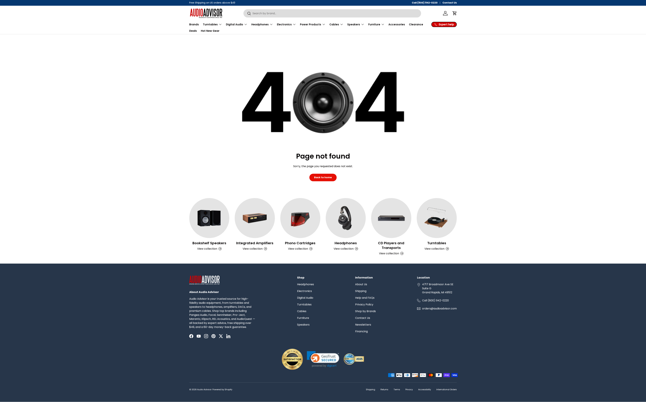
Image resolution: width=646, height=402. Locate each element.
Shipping (360, 291)
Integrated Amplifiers (254, 243)
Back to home (323, 177)
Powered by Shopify (222, 389)
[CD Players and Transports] (391, 218)
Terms (397, 389)
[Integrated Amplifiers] (254, 218)
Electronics (304, 291)
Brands (194, 24)
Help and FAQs (364, 298)
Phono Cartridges (300, 243)
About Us (361, 284)
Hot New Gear (210, 31)
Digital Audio (305, 298)
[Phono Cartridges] (300, 218)
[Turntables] (436, 218)
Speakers (303, 325)
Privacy (409, 389)
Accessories (396, 24)
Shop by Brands (365, 311)
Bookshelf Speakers (209, 243)
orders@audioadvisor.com (439, 308)
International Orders (446, 389)
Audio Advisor (204, 389)
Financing (361, 331)
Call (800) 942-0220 (425, 2)
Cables (301, 311)
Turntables (436, 243)
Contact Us (449, 2)
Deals (193, 31)
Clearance (416, 24)
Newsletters (363, 325)
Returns (384, 389)
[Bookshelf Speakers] (209, 218)
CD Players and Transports (391, 245)
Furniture (303, 318)
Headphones (346, 243)
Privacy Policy (364, 304)
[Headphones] (345, 218)
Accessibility (424, 389)
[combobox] (332, 13)
